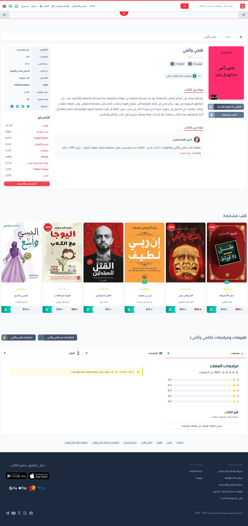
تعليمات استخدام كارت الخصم (228, 491)
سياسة (180, 443)
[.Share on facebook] (12, 106)
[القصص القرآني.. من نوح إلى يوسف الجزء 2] (4, 14)
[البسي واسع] (21, 252)
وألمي (159, 443)
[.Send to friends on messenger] (28, 106)
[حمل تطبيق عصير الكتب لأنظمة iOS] (39, 476)
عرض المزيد (185, 153)
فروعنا (199, 478)
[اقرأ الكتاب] (226, 282)
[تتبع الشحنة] (10, 6)
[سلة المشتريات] (16, 6)
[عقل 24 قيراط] (227, 252)
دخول (34, 6)
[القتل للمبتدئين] (103, 252)
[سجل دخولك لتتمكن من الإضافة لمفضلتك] (190, 57)
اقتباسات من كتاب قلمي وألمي (106, 443)
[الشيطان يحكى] (186, 252)
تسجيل (24, 6)
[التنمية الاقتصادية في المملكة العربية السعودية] (243, 14)
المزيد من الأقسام (27, 184)
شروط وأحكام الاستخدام (230, 471)
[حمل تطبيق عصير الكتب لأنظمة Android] (16, 476)
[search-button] (185, 6)
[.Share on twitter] (17, 106)
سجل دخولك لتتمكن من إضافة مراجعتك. (201, 426)
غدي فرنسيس (182, 139)
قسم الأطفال (79, 6)
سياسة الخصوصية (234, 478)
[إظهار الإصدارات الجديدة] (124, 14)
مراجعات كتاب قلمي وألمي (76, 443)
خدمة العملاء (195, 471)
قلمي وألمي (146, 443)
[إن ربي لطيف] (144, 252)
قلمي (169, 443)
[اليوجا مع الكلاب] (62, 252)
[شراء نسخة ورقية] (227, 309)
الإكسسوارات (62, 6)
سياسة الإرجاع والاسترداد (230, 485)
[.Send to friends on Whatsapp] (22, 106)
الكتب (92, 6)
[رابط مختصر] (18, 99)
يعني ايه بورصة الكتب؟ (232, 498)
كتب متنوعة (24, 78)
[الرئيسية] (241, 37)
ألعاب (46, 6)
